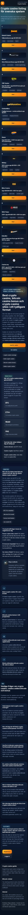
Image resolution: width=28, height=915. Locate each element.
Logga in (7, 856)
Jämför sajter (14, 345)
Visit (14, 45)
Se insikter (14, 350)
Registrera (7, 851)
